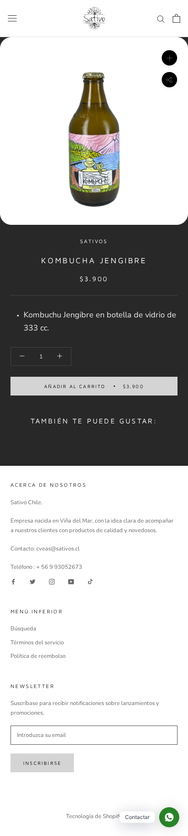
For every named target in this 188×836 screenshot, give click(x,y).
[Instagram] (52, 581)
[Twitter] (32, 581)
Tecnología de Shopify (94, 816)
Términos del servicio (37, 643)
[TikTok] (90, 581)
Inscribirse (42, 763)
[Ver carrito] (176, 18)
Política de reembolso (38, 656)
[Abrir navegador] (12, 18)
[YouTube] (71, 581)
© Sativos (94, 805)
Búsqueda (23, 629)
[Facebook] (13, 581)
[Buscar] (161, 18)
